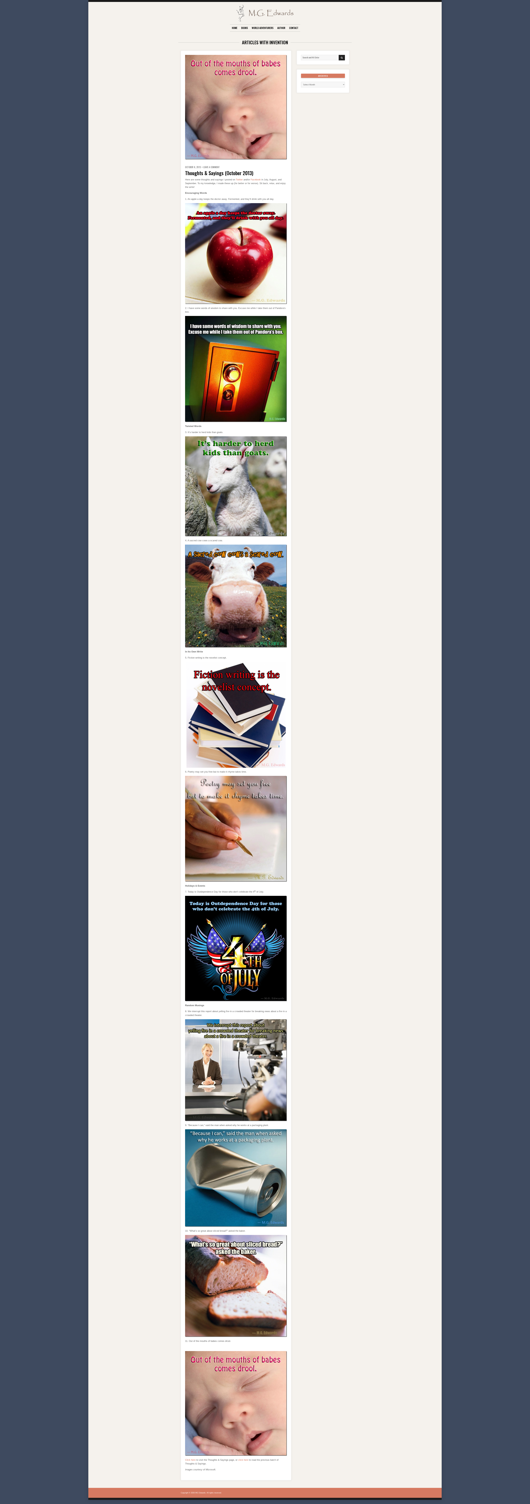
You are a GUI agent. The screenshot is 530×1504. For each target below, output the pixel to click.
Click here (190, 1460)
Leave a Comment (211, 167)
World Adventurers (262, 28)
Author (281, 28)
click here (243, 1460)
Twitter (239, 179)
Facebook (256, 179)
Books (244, 28)
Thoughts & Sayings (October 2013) (219, 173)
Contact (293, 28)
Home (234, 28)
